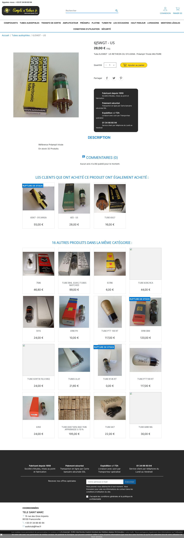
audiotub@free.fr (33, 526)
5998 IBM (145, 331)
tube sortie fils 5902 (38, 379)
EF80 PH (74, 331)
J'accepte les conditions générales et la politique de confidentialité (110, 497)
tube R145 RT (110, 379)
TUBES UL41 (74, 379)
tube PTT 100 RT (109, 331)
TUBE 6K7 (110, 427)
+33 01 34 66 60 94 (34, 523)
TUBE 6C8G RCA (145, 282)
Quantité (98, 65)
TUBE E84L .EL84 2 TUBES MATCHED (74, 284)
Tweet (113, 78)
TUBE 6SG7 (110, 217)
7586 (38, 282)
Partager (106, 78)
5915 (38, 331)
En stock (43, 148)
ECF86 (110, 282)
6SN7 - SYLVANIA (38, 217)
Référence (43, 144)
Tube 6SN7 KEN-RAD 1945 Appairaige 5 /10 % (74, 428)
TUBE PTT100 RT (145, 379)
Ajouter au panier (135, 65)
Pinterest (120, 78)
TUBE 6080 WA (145, 427)
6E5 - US (74, 217)
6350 (38, 427)
